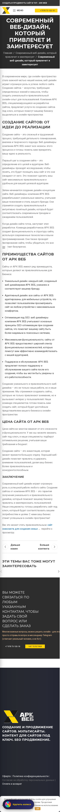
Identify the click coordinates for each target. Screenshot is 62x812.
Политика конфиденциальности (30, 776)
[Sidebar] (4, 247)
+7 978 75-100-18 (12, 646)
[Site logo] (6, 10)
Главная (7, 53)
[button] (59, 571)
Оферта (6, 776)
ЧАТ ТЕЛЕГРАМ (35, 646)
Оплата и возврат (12, 783)
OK (37, 809)
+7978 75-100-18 (47, 10)
